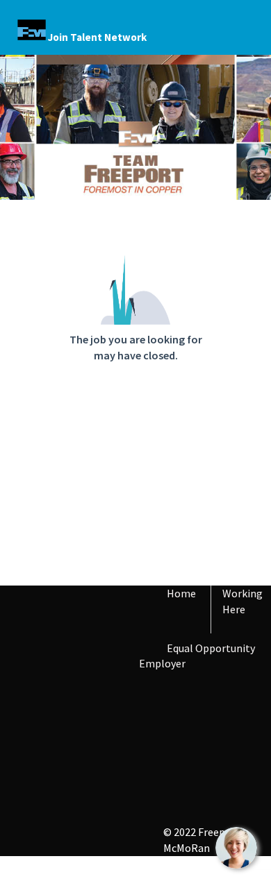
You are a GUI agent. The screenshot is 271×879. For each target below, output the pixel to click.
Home (181, 593)
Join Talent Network (97, 37)
